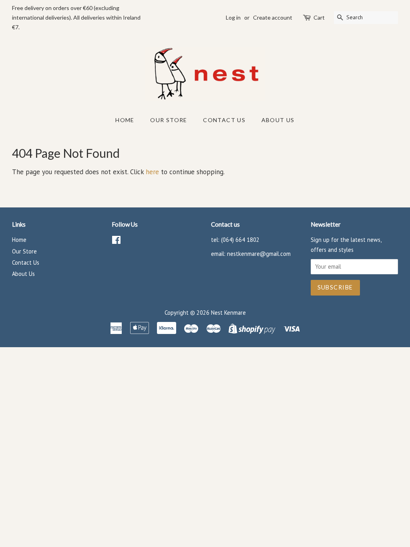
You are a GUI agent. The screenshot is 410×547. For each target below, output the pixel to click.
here (152, 171)
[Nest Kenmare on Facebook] (116, 241)
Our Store (168, 120)
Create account (272, 17)
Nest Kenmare (228, 312)
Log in (233, 17)
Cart (319, 17)
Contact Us (224, 120)
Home (125, 120)
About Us (278, 120)
